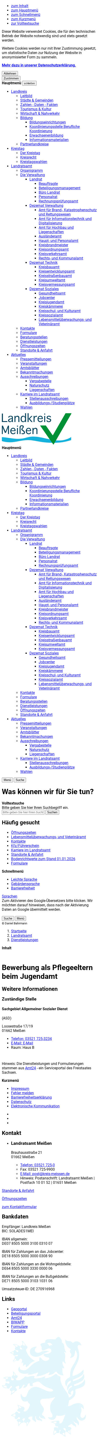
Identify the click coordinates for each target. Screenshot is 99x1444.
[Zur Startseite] (37, 443)
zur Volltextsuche (25, 23)
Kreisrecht (28, 157)
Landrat (35, 179)
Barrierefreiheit (23, 888)
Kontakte (27, 328)
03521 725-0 (37, 1165)
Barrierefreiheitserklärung (31, 1097)
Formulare (28, 333)
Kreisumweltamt (52, 280)
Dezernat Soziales (44, 289)
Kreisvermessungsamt (57, 284)
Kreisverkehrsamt (53, 254)
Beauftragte (48, 183)
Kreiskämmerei (51, 306)
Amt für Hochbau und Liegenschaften (56, 229)
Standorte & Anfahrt (36, 350)
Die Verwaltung (32, 175)
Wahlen (26, 407)
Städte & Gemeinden (36, 100)
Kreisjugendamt (51, 302)
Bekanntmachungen (36, 372)
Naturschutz (39, 385)
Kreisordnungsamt (54, 249)
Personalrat (48, 197)
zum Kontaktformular (19, 1207)
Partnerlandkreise (34, 144)
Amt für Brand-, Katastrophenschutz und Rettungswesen (68, 212)
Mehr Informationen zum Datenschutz (33, 914)
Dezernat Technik (43, 262)
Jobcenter (47, 297)
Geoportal (19, 1309)
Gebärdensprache (25, 884)
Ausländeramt (50, 236)
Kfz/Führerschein (25, 846)
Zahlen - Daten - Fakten (39, 104)
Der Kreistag (30, 153)
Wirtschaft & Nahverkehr (40, 113)
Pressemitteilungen (35, 359)
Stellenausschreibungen (48, 398)
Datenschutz (21, 1102)
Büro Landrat (49, 192)
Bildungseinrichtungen (47, 122)
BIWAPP (17, 1322)
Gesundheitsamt (52, 293)
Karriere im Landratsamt (40, 394)
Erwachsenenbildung (46, 135)
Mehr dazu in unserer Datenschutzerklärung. (39, 65)
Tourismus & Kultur (35, 109)
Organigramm (31, 170)
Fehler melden (22, 1093)
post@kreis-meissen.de (45, 1174)
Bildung (26, 118)
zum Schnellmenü (25, 14)
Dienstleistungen (33, 341)
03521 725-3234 (31, 1039)
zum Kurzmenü (23, 19)
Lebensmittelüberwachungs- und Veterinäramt (48, 837)
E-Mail (22, 1043)
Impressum (20, 1088)
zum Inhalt (19, 6)
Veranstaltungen (33, 363)
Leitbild (26, 96)
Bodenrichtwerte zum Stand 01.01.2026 (43, 859)
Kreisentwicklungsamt (57, 271)
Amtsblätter (29, 368)
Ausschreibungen (34, 376)
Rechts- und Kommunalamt (61, 258)
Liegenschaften (42, 390)
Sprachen (9, 896)
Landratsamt (21, 166)
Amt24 (30, 1068)
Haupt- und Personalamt (58, 240)
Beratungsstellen (33, 337)
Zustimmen (11, 78)
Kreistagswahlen (33, 162)
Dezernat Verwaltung (46, 205)
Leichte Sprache (24, 879)
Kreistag (17, 148)
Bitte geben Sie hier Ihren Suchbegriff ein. (35, 807)
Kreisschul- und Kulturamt (60, 311)
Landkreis (19, 91)
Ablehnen (10, 73)
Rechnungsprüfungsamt (58, 201)
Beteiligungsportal (26, 1313)
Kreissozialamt (51, 315)
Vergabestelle (40, 381)
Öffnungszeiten (32, 346)
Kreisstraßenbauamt (55, 276)
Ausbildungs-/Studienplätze (52, 403)
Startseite (18, 931)
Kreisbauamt (49, 267)
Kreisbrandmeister (53, 245)
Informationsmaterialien (49, 140)
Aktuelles (18, 355)
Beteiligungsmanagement (59, 188)
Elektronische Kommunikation (35, 1106)
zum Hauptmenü (24, 10)
